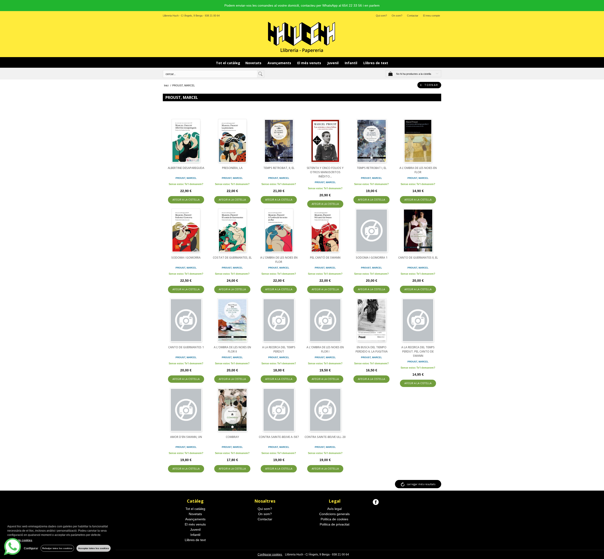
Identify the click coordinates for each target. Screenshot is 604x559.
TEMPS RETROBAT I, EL (371, 168)
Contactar (412, 15)
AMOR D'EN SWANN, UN (186, 437)
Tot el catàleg (228, 63)
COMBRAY (232, 437)
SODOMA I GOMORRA (186, 258)
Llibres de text (375, 63)
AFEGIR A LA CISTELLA (186, 199)
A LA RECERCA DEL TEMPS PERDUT (278, 349)
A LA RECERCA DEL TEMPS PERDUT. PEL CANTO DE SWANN (418, 351)
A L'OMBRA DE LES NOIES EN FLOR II (232, 349)
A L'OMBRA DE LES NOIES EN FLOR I (325, 349)
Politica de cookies (334, 519)
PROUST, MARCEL (186, 178)
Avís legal (334, 509)
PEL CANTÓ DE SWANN (325, 258)
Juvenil (333, 63)
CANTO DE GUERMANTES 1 (186, 347)
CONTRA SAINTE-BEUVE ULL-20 (325, 437)
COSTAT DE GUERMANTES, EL (232, 258)
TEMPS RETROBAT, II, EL (278, 168)
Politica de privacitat (334, 524)
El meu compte (431, 15)
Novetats (253, 63)
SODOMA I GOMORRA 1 (371, 258)
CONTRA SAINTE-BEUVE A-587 (279, 437)
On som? (397, 15)
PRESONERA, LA (232, 168)
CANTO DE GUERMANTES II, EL (418, 258)
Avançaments (280, 63)
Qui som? (381, 15)
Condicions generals (334, 514)
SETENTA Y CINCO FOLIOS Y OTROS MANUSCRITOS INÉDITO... (325, 172)
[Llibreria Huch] (302, 37)
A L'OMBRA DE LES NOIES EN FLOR (418, 170)
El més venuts (309, 63)
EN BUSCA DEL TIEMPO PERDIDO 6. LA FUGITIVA (372, 349)
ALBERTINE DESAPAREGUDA (186, 168)
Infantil (351, 63)
